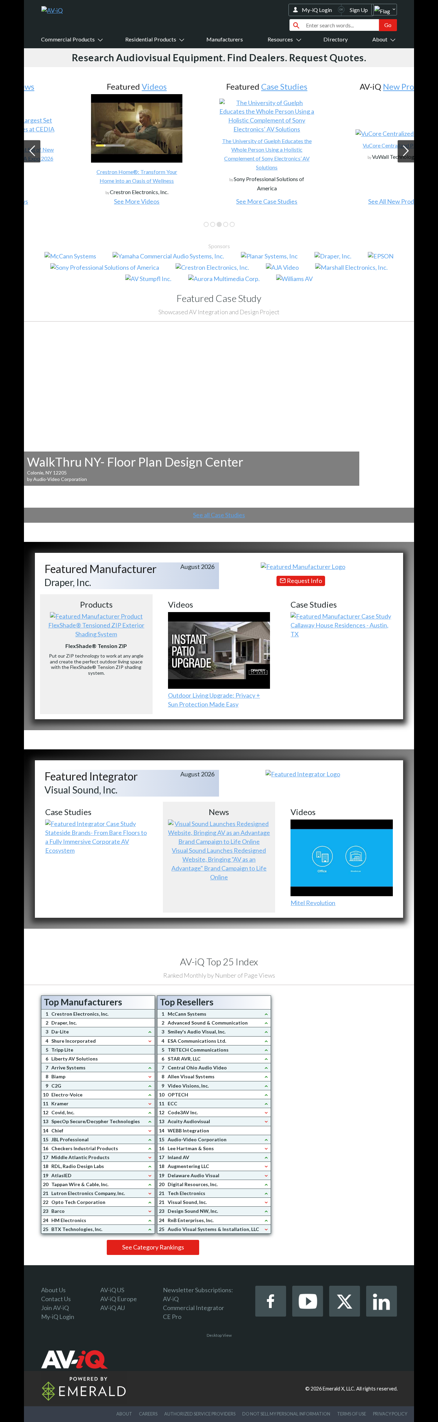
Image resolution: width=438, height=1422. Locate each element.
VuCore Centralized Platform (349, 145)
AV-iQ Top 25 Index (219, 961)
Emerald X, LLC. (339, 1389)
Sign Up (359, 10)
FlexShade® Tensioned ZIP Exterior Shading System (96, 629)
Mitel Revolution (313, 902)
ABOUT (124, 1414)
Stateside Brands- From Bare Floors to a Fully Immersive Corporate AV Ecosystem (96, 841)
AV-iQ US (112, 1290)
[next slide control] (406, 151)
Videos (106, 86)
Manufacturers (224, 39)
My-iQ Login (317, 10)
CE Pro (172, 1316)
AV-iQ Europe (118, 1299)
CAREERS (148, 1414)
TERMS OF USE (351, 1414)
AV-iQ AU (112, 1307)
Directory (335, 39)
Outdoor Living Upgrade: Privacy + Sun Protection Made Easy (214, 699)
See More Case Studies (218, 201)
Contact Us (56, 1299)
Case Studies (236, 86)
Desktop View (219, 1335)
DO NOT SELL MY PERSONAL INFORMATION (286, 1414)
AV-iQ (171, 1299)
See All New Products (349, 201)
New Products (360, 86)
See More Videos (89, 201)
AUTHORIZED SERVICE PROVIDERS (199, 1414)
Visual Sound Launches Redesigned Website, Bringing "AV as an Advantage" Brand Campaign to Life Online (219, 864)
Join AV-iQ (55, 1307)
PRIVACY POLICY (390, 1414)
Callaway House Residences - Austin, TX (339, 629)
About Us (53, 1290)
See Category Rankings (153, 1247)
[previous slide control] (32, 151)
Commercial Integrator (193, 1307)
